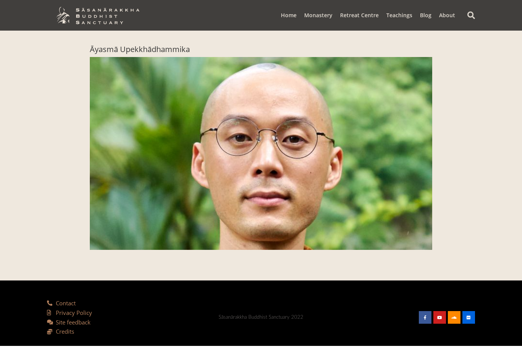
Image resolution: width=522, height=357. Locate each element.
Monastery (318, 15)
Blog (425, 15)
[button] (471, 15)
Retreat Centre (359, 15)
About (447, 15)
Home (289, 15)
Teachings (399, 15)
